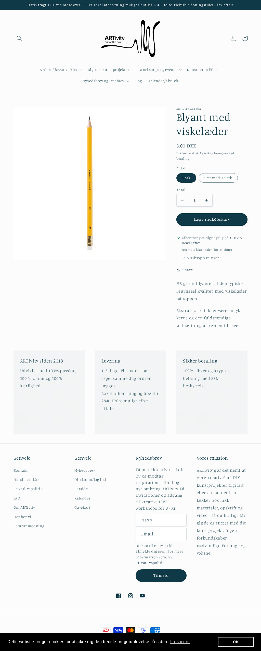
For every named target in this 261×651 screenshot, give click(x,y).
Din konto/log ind (90, 479)
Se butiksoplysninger (200, 258)
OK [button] (236, 642)
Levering (206, 153)
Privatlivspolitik (28, 488)
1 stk (186, 178)
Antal (180, 190)
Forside (81, 488)
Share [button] (187, 270)
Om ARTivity (24, 507)
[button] (19, 38)
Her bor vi (22, 517)
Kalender (82, 498)
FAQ (17, 498)
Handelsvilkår (26, 479)
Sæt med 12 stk (218, 178)
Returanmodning (29, 526)
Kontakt (21, 470)
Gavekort (82, 507)
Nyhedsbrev (84, 470)
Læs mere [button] (180, 642)
